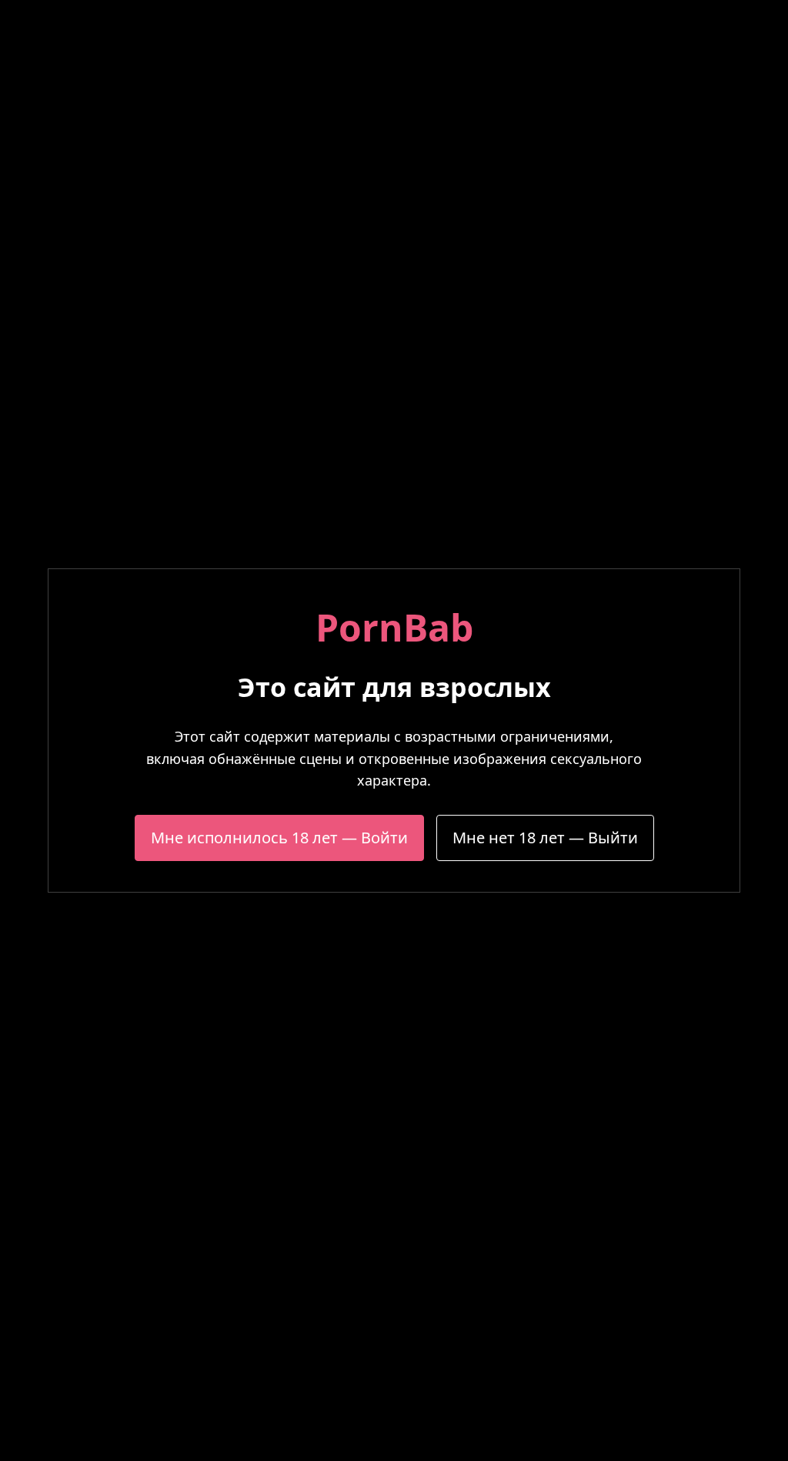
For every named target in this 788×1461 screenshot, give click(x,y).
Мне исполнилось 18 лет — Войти (279, 837)
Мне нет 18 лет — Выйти (545, 837)
